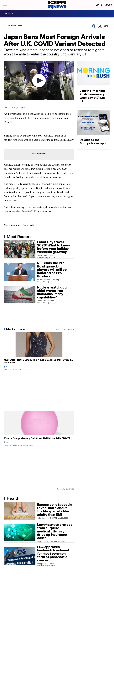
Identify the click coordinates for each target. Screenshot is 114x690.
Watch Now (103, 5)
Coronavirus (13, 25)
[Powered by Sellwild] (70, 489)
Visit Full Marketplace (65, 329)
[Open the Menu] (4, 5)
